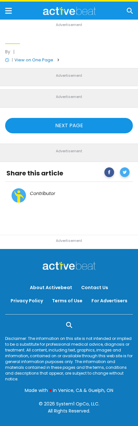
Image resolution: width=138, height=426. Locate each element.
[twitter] (125, 173)
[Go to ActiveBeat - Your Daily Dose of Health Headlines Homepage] (69, 11)
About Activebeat (51, 287)
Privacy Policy (27, 300)
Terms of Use (67, 300)
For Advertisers (109, 300)
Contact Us (94, 287)
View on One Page (33, 60)
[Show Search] (130, 11)
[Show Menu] (8, 11)
